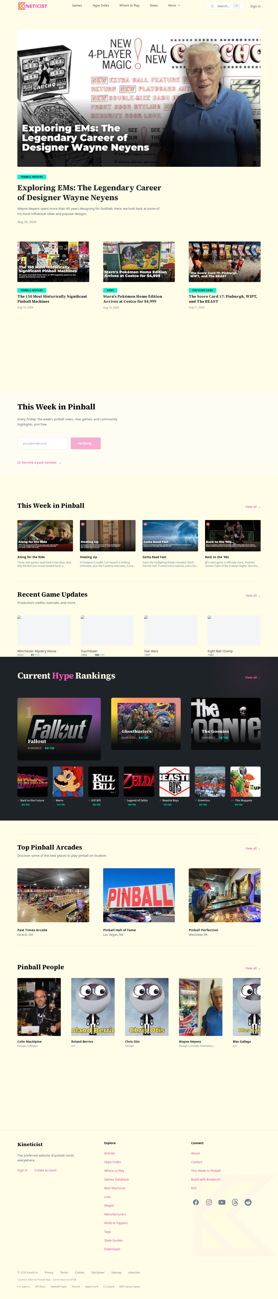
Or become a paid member (39, 462)
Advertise (134, 1272)
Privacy (49, 1272)
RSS (194, 1188)
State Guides (113, 1240)
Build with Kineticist (205, 1179)
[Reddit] (248, 1202)
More (172, 5)
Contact (196, 1162)
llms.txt (76, 1286)
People (109, 1205)
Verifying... (86, 443)
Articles (109, 1153)
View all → (253, 507)
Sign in (255, 6)
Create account (45, 1170)
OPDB (73, 1279)
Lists (107, 1197)
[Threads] (235, 1202)
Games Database (116, 1179)
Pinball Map (44, 1279)
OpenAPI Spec (59, 1286)
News (154, 5)
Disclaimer (97, 1272)
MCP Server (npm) (129, 1286)
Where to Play (129, 5)
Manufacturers (115, 1214)
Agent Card (91, 1286)
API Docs (40, 1286)
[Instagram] (209, 1202)
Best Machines (115, 1188)
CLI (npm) (108, 1286)
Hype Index (101, 5)
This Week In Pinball (206, 1171)
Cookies (79, 1272)
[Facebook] (196, 1202)
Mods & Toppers (116, 1223)
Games (77, 5)
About (195, 1153)
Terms (64, 1272)
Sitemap (116, 1272)
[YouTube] (222, 1202)
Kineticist (30, 1144)
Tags (107, 1232)
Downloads (112, 1249)
